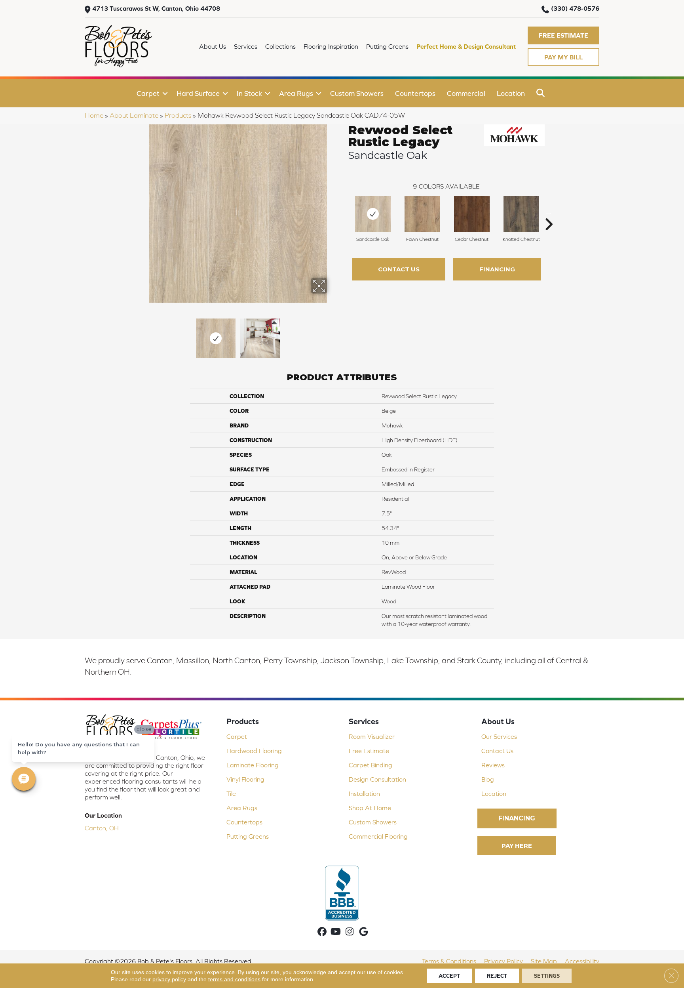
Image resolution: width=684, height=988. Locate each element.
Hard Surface (198, 93)
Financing (497, 269)
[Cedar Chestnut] (472, 214)
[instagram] (349, 932)
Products (178, 115)
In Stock (249, 93)
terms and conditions (234, 979)
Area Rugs (296, 93)
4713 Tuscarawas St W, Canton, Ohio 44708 (156, 8)
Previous (143, 334)
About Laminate (134, 115)
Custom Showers (357, 93)
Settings (547, 976)
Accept (449, 976)
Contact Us (399, 269)
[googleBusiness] (363, 932)
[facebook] (322, 932)
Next (332, 334)
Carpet (148, 93)
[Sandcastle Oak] (373, 214)
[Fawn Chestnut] (422, 214)
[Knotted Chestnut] (521, 214)
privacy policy (169, 979)
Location (511, 93)
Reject (497, 976)
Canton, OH (102, 828)
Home (94, 115)
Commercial (466, 93)
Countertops (415, 93)
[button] (563, 35)
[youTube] (336, 932)
